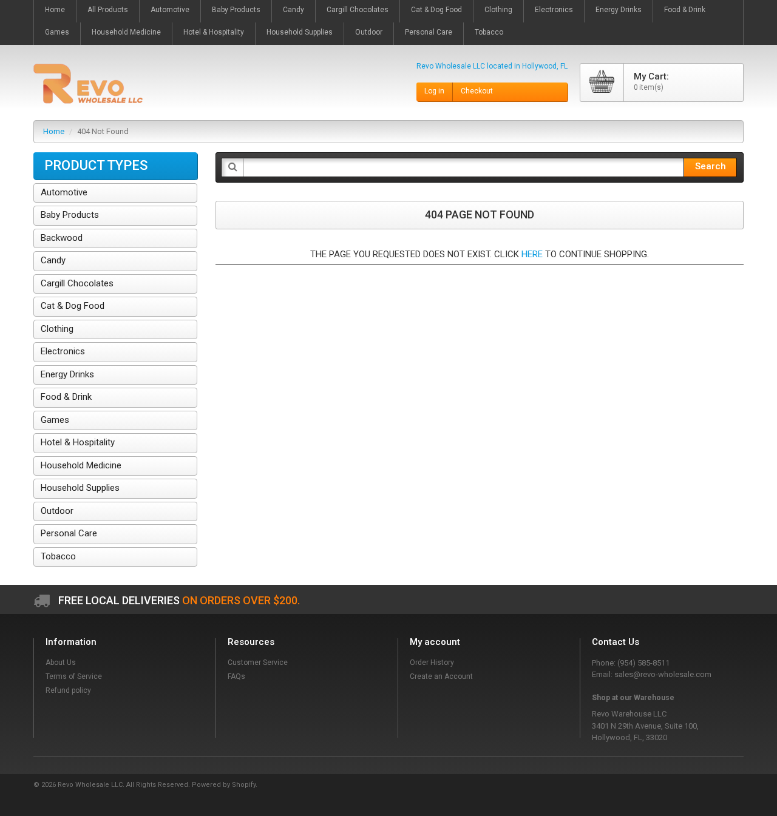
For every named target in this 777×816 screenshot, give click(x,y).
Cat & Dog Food (72, 305)
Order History (432, 662)
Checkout (477, 91)
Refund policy (68, 690)
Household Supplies (80, 487)
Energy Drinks (67, 374)
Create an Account (441, 676)
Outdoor (57, 510)
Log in (434, 91)
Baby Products (70, 214)
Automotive (64, 192)
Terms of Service (74, 676)
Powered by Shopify (224, 785)
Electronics (63, 351)
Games (55, 419)
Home (53, 131)
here (532, 254)
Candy (53, 260)
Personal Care (69, 533)
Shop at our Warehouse (633, 697)
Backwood (62, 237)
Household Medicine (81, 465)
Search (710, 166)
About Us (61, 662)
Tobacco (58, 556)
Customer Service (258, 662)
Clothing (57, 328)
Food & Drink (66, 396)
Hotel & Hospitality (78, 442)
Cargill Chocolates (77, 283)
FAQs (236, 676)
